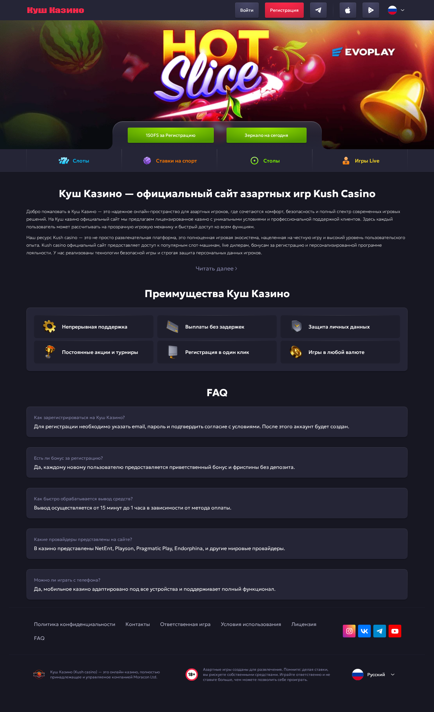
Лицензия (303, 624)
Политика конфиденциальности (74, 624)
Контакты (137, 624)
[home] (55, 10)
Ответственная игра (185, 624)
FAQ (39, 638)
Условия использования (251, 624)
